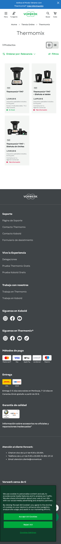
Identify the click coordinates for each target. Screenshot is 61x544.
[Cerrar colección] (58, 3)
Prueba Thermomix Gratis (16, 265)
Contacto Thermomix (14, 227)
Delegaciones (9, 259)
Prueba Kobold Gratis (14, 272)
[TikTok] (27, 338)
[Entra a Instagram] (5, 318)
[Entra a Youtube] (20, 318)
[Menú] (18, 411)
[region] (28, 513)
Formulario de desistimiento (17, 240)
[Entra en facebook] (12, 338)
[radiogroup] (52, 45)
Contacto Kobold (11, 233)
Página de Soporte (12, 220)
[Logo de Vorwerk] (30, 14)
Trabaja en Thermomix (14, 291)
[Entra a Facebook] (12, 318)
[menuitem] (14, 24)
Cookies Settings (28, 532)
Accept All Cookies (28, 517)
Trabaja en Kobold (12, 298)
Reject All (28, 525)
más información (35, 6)
